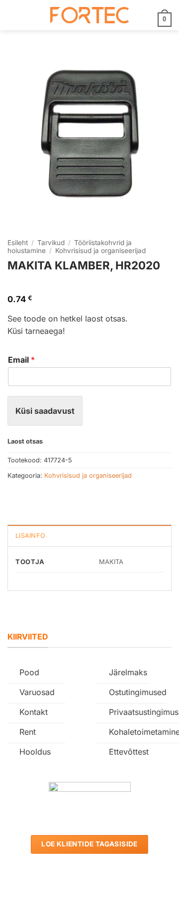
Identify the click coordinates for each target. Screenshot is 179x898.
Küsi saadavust (45, 411)
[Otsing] (30, 14)
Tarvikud (51, 243)
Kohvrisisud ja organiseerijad (100, 251)
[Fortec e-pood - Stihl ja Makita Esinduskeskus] (89, 15)
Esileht (17, 243)
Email (21, 360)
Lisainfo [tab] (30, 535)
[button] (13, 15)
